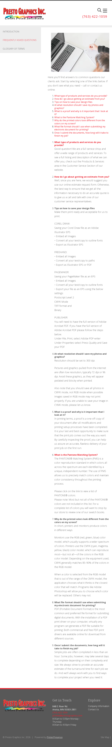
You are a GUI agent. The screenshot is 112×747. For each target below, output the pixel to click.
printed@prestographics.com (67, 715)
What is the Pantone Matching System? (74, 117)
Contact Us (93, 709)
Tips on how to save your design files (73, 101)
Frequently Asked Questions (19, 40)
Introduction (11, 31)
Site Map (105, 737)
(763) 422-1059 (94, 16)
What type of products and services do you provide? (80, 95)
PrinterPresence (55, 737)
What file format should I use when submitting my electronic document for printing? (79, 128)
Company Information (98, 706)
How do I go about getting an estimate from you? (79, 98)
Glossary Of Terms (14, 48)
